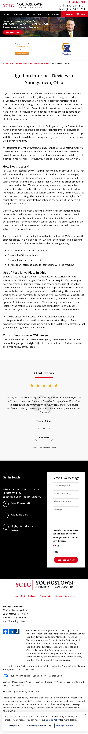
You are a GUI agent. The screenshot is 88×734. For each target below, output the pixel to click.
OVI (25, 63)
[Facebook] (5, 631)
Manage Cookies (56, 675)
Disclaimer (32, 596)
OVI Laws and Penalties (39, 63)
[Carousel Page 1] (38, 428)
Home (6, 14)
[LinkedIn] (11, 631)
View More (44, 437)
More (83, 14)
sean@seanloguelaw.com (16, 621)
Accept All (14, 725)
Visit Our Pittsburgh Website (50, 682)
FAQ (23, 596)
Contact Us (68, 14)
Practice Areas (52, 14)
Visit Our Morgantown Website (18, 682)
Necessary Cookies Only (39, 725)
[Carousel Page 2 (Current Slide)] (44, 428)
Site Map (58, 596)
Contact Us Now (13, 32)
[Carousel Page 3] (50, 428)
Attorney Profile (34, 14)
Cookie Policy (39, 675)
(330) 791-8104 (75, 5)
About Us (18, 14)
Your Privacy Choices (20, 675)
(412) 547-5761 (75, 9)
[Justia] (16, 631)
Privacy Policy (46, 596)
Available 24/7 (77, 2)
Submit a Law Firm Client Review (44, 448)
